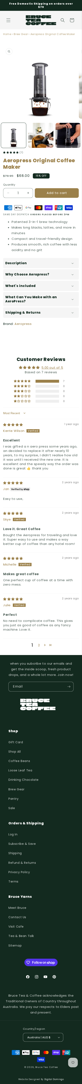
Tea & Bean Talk (21, 936)
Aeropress (23, 324)
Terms (13, 881)
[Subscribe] (68, 687)
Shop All (14, 751)
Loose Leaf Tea (20, 770)
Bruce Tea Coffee (46, 1067)
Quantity (9, 185)
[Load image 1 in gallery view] (13, 135)
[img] (13, 425)
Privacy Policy (19, 872)
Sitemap (15, 945)
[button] (8, 20)
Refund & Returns (22, 863)
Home (7, 34)
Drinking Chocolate (23, 780)
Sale (11, 808)
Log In (13, 834)
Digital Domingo (54, 1079)
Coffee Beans (19, 761)
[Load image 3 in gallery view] (68, 135)
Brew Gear (21, 34)
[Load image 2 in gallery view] (40, 135)
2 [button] (39, 645)
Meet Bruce (17, 908)
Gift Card (15, 742)
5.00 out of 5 (52, 367)
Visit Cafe (16, 926)
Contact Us (17, 917)
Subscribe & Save (22, 844)
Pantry (13, 799)
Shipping (15, 853)
